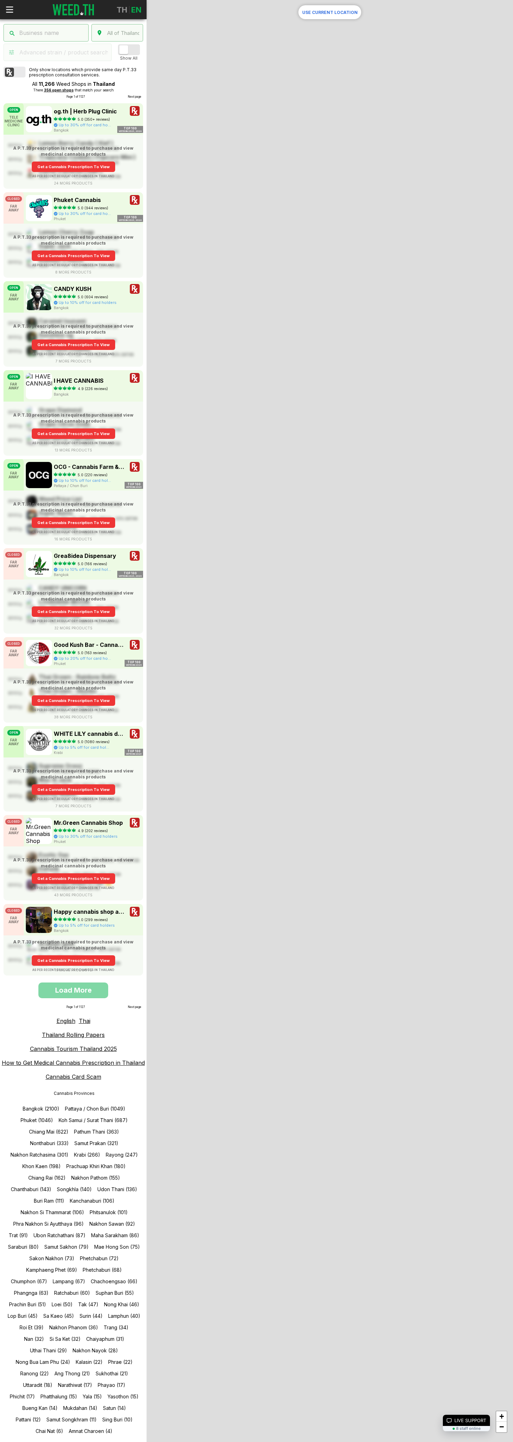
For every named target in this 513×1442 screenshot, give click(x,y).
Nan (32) (34, 1339)
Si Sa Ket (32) (65, 1339)
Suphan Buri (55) (115, 1293)
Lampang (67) (69, 1281)
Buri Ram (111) (49, 1201)
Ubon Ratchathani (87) (60, 1235)
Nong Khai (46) (121, 1304)
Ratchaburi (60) (72, 1293)
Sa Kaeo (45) (58, 1316)
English (66, 1020)
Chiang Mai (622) (48, 1132)
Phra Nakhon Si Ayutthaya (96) (48, 1224)
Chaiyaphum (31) (105, 1339)
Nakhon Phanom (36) (73, 1327)
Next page (134, 96)
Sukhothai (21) (112, 1373)
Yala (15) (92, 1396)
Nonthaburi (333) (49, 1143)
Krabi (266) (87, 1155)
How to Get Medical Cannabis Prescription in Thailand (73, 1062)
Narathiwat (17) (75, 1385)
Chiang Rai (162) (47, 1178)
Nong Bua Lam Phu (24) (43, 1362)
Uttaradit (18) (37, 1385)
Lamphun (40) (124, 1316)
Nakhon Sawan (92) (112, 1224)
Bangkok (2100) (41, 1109)
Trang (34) (116, 1327)
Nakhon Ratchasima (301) (39, 1155)
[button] (501, 1416)
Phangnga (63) (31, 1293)
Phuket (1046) (37, 1120)
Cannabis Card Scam (73, 1076)
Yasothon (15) (123, 1396)
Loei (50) (62, 1304)
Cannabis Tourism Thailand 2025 (73, 1048)
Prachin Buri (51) (27, 1304)
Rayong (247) (122, 1155)
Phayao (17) (111, 1385)
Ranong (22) (34, 1373)
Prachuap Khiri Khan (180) (96, 1166)
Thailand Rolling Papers (73, 1034)
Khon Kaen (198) (41, 1166)
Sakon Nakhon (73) (51, 1258)
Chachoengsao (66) (114, 1281)
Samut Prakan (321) (96, 1143)
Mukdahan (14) (80, 1408)
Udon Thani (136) (117, 1189)
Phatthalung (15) (58, 1396)
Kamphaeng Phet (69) (51, 1270)
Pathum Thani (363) (96, 1132)
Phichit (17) (22, 1396)
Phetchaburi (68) (102, 1270)
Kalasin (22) (89, 1362)
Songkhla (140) (74, 1189)
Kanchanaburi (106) (92, 1201)
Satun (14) (114, 1408)
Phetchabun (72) (99, 1258)
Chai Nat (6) (49, 1431)
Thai (84, 1020)
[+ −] (330, 349)
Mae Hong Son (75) (117, 1247)
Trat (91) (18, 1235)
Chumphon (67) (29, 1281)
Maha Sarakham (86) (115, 1235)
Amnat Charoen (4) (90, 1431)
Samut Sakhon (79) (66, 1247)
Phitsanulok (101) (109, 1212)
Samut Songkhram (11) (71, 1419)
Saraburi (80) (23, 1247)
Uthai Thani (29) (48, 1350)
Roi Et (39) (32, 1327)
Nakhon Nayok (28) (95, 1350)
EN (136, 10)
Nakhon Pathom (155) (95, 1178)
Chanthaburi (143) (31, 1189)
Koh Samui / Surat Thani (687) (93, 1120)
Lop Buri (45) (23, 1316)
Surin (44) (91, 1316)
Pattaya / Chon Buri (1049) (95, 1109)
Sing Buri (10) (117, 1419)
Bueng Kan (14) (40, 1408)
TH (122, 10)
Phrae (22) (120, 1362)
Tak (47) (88, 1304)
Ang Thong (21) (72, 1373)
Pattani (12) (28, 1419)
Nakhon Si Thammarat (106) (52, 1212)
